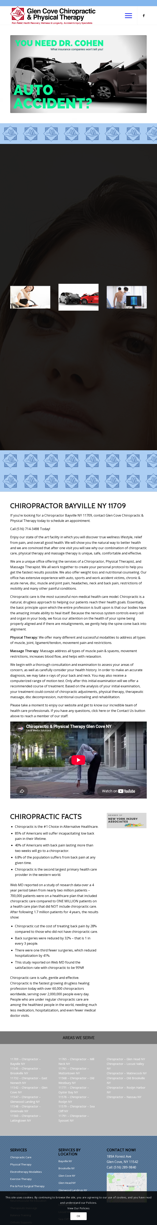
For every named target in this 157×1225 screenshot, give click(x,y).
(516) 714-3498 (28, 529)
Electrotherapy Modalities (26, 1172)
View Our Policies (78, 1208)
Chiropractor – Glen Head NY (126, 1059)
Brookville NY (66, 1168)
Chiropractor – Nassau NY (124, 1097)
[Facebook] (144, 15)
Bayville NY (65, 1161)
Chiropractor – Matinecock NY (127, 1073)
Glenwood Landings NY (72, 1190)
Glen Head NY (67, 1183)
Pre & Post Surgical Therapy (27, 1186)
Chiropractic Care (20, 1157)
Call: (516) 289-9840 (121, 1167)
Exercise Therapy (21, 1179)
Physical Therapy (20, 1164)
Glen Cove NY (66, 1175)
